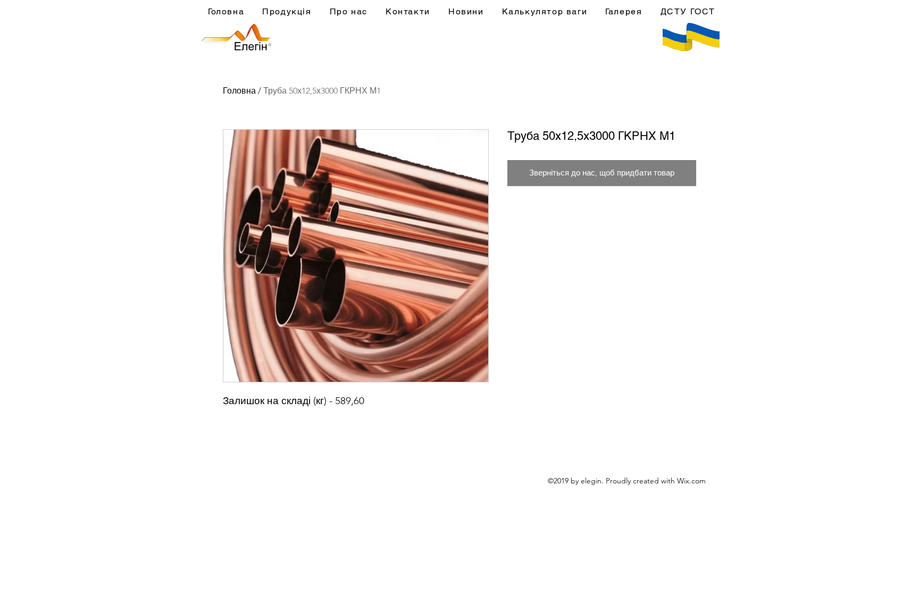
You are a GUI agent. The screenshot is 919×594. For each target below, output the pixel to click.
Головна (239, 91)
